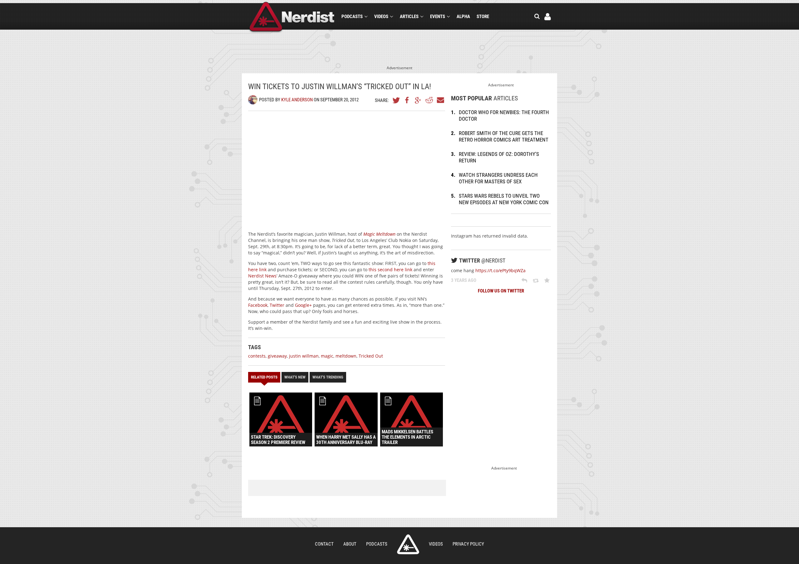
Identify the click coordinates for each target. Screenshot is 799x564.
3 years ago (463, 280)
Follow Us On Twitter (501, 291)
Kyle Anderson (297, 100)
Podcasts (352, 16)
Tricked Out (371, 356)
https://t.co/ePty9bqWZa (500, 270)
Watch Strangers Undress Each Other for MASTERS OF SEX (498, 178)
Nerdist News (262, 276)
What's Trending (327, 377)
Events (437, 16)
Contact (324, 544)
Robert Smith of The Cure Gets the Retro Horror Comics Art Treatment (503, 136)
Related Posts (264, 377)
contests (257, 356)
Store (483, 16)
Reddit (429, 100)
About (349, 544)
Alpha (463, 16)
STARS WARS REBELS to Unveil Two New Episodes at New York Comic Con (504, 199)
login (547, 16)
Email (440, 100)
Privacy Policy (468, 544)
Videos (381, 16)
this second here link (390, 269)
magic (327, 356)
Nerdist (292, 18)
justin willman (304, 356)
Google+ (418, 100)
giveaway (277, 356)
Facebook (407, 100)
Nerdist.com (408, 544)
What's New (295, 377)
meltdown (346, 356)
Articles (409, 16)
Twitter (396, 100)
